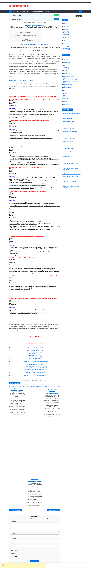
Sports (64, 100)
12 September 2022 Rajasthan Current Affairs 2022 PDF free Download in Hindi (26, 38)
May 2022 (65, 42)
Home (14, 11)
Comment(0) (41, 29)
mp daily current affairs (68, 148)
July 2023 (65, 25)
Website (14, 543)
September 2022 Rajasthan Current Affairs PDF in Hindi (35, 380)
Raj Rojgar (56, 398)
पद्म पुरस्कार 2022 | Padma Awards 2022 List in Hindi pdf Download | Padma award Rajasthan (17, 394)
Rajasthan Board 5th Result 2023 (35, 355)
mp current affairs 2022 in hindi (70, 131)
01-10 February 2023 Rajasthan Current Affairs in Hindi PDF (35, 366)
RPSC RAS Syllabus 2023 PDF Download (35, 350)
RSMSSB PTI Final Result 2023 (35, 358)
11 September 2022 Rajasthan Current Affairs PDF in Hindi (16, 510)
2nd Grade (65, 59)
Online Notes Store (19, 6)
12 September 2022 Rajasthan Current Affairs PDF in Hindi (25, 35)
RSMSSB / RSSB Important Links (35, 353)
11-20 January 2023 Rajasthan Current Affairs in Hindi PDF (35, 369)
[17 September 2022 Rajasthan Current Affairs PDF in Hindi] (35, 432)
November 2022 (66, 32)
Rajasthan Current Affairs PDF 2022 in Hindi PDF (20, 80)
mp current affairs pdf (68, 141)
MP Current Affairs (67, 73)
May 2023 (65, 28)
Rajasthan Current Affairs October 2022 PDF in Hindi (70, 169)
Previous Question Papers (37, 11)
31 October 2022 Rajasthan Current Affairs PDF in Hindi (35, 374)
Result (64, 93)
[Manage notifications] (3, 565)
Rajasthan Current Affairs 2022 (38, 25)
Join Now (56, 15)
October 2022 (66, 34)
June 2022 (65, 40)
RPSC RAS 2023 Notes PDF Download (35, 347)
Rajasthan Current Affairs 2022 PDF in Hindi (71, 164)
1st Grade (65, 58)
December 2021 (66, 48)
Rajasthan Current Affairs (19, 379)
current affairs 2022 (67, 118)
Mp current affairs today (68, 145)
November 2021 (66, 49)
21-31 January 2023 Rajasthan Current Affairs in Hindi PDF (35, 367)
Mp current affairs (67, 125)
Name (14, 533)
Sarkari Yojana (66, 98)
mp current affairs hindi (68, 138)
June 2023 (65, 26)
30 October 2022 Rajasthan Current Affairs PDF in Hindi (35, 375)
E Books (65, 65)
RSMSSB (65, 96)
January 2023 (66, 31)
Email (14, 538)
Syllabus (47, 11)
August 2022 (66, 37)
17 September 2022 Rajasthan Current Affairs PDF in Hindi (35, 484)
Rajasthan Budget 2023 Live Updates (35, 364)
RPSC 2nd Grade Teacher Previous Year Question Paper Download (35, 346)
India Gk (19, 11)
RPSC (64, 95)
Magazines (65, 72)
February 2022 (66, 45)
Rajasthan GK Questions (68, 86)
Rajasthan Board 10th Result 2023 (35, 352)
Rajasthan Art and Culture (69, 76)
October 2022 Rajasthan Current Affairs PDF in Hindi (70, 155)
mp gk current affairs (68, 151)
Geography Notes (67, 67)
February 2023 (66, 29)
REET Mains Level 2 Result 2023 (35, 356)
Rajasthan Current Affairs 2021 (69, 78)
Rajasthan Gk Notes (67, 84)
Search (63, 14)
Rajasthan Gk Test (67, 87)
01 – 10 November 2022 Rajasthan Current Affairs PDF (35, 372)
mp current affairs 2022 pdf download (71, 135)
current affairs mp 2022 (68, 121)
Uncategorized (66, 103)
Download (65, 64)
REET (64, 90)
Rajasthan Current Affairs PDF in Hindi (32, 379)
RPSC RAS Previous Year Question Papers (35, 349)
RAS (64, 89)
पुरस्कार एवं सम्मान (20, 390)
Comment (14, 521)
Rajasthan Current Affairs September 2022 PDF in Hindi (71, 177)
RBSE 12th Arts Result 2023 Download (35, 360)
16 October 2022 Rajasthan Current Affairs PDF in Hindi (52, 396)
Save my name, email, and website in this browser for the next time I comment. (14, 554)
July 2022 (65, 39)
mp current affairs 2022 (68, 128)
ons (36, 29)
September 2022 (67, 35)
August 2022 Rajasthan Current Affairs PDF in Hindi (71, 114)
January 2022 (66, 46)
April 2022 (65, 43)
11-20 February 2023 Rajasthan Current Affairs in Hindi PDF (35, 363)
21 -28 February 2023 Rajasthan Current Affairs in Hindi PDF (35, 361)
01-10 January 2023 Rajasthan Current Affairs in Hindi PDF (35, 371)
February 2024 (66, 23)
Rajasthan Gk (26, 11)
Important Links (66, 68)
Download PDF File (26, 39)
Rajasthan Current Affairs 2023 (70, 81)
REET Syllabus (66, 92)
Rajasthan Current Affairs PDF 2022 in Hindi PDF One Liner (26, 36)
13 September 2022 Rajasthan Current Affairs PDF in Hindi (54, 510)
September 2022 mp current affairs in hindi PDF (71, 182)
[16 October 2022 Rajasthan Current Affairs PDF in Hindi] (52, 388)
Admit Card (65, 61)
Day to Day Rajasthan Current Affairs (26, 40)
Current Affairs (28, 25)
